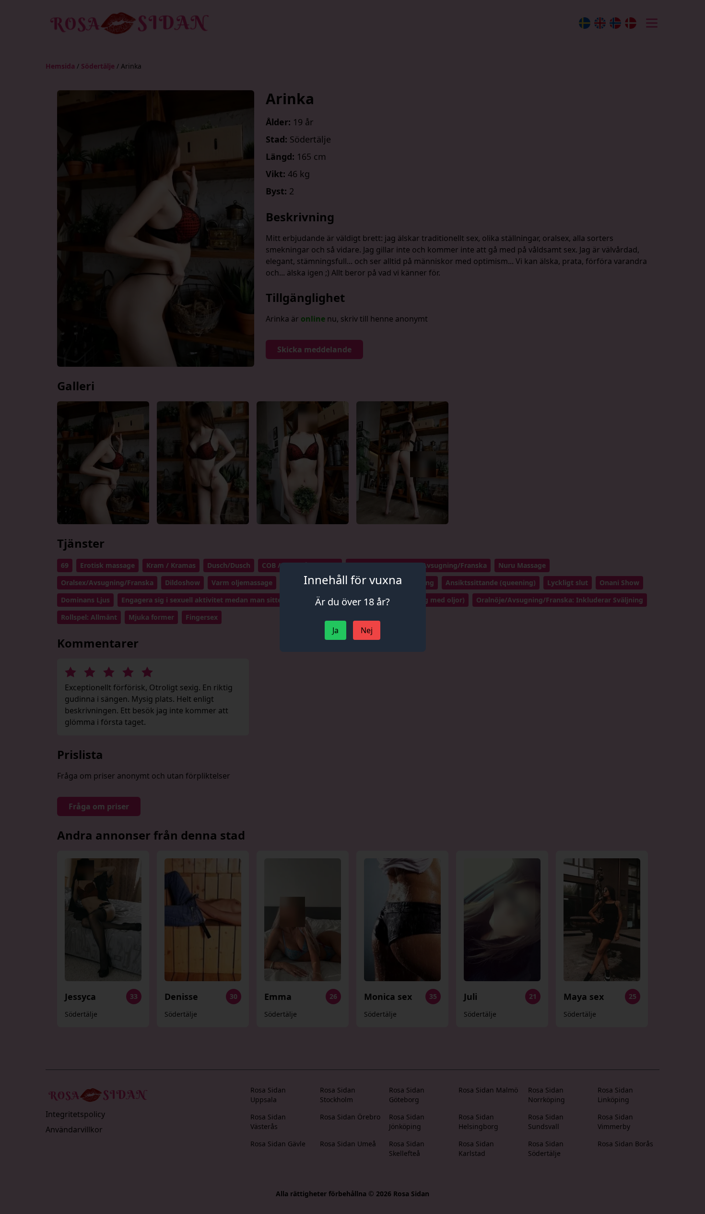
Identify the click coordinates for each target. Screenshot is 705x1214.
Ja (335, 630)
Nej (367, 630)
